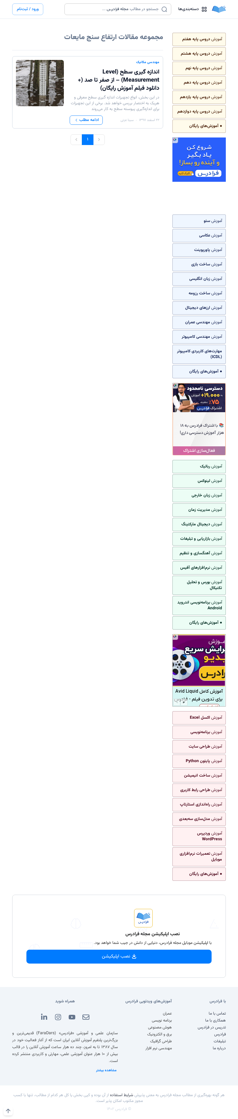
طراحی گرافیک (161, 1041)
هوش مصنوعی (160, 1027)
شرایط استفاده (121, 1095)
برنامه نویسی (162, 1020)
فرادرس (220, 1034)
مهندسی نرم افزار (158, 1048)
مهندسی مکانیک (147, 62)
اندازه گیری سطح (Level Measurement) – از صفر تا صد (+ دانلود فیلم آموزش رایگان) (118, 80)
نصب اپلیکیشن (116, 956)
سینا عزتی (127, 120)
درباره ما (219, 1048)
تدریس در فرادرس (212, 1027)
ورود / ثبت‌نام (28, 9)
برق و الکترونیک (159, 1034)
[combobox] (114, 9)
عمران (167, 1013)
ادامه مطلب (89, 120)
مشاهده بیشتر (106, 1070)
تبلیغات (220, 1041)
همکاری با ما (215, 1020)
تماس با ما (217, 1013)
